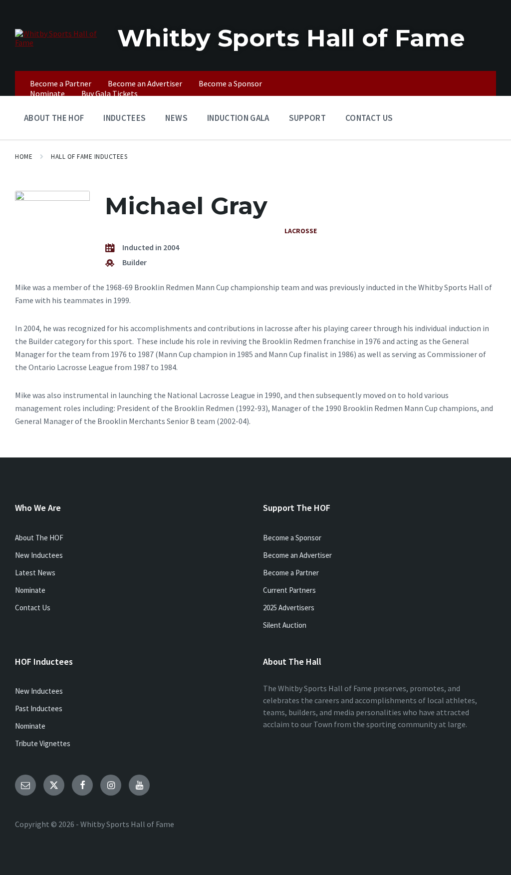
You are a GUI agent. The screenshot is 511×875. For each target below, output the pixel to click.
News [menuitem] (176, 117)
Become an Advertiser (297, 555)
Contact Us (32, 607)
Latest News (35, 572)
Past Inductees (38, 708)
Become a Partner (291, 572)
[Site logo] (58, 42)
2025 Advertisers (288, 607)
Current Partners (289, 590)
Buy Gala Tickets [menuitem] (109, 93)
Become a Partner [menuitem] (60, 83)
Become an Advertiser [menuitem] (145, 83)
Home (23, 156)
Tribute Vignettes (42, 743)
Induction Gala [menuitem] (238, 117)
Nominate (30, 590)
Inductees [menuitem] (124, 117)
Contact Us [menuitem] (369, 117)
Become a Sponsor (292, 537)
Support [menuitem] (307, 117)
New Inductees (39, 555)
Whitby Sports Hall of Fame (291, 37)
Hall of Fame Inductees (89, 156)
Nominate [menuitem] (47, 93)
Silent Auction (284, 625)
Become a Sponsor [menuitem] (230, 83)
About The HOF (39, 537)
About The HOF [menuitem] (54, 117)
